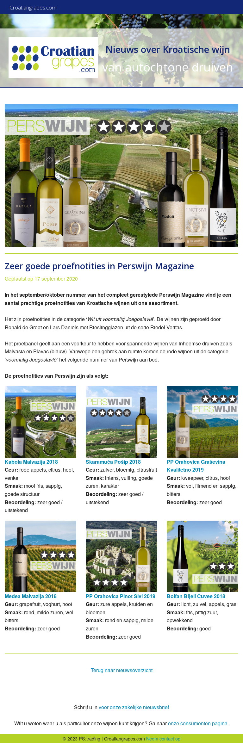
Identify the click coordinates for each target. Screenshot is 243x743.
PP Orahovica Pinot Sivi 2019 (120, 596)
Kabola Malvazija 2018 (31, 461)
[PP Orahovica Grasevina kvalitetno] (202, 422)
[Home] (53, 57)
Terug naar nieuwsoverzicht (122, 670)
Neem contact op (163, 738)
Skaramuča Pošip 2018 (113, 461)
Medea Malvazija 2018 (31, 596)
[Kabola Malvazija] (40, 422)
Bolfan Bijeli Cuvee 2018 (196, 596)
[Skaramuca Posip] (121, 422)
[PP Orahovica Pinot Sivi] (121, 556)
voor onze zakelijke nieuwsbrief (134, 707)
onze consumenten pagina (197, 723)
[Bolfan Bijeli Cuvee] (202, 556)
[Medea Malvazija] (40, 556)
